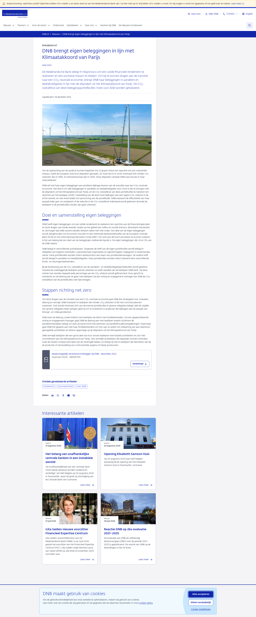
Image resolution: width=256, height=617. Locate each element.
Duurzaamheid (65, 386)
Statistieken (72, 25)
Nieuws (7, 25)
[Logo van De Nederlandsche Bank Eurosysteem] (14, 14)
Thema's (21, 25)
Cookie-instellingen (201, 609)
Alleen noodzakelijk (201, 603)
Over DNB (81, 386)
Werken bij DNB (108, 25)
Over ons (89, 25)
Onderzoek (58, 25)
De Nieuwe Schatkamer (130, 25)
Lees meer (236, 3)
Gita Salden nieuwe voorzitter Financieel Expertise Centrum (66, 531)
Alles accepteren (200, 594)
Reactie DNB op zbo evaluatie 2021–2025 (125, 531)
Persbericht (49, 386)
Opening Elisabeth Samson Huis (126, 454)
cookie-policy (146, 603)
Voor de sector (39, 25)
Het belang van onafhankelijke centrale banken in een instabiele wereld (69, 458)
